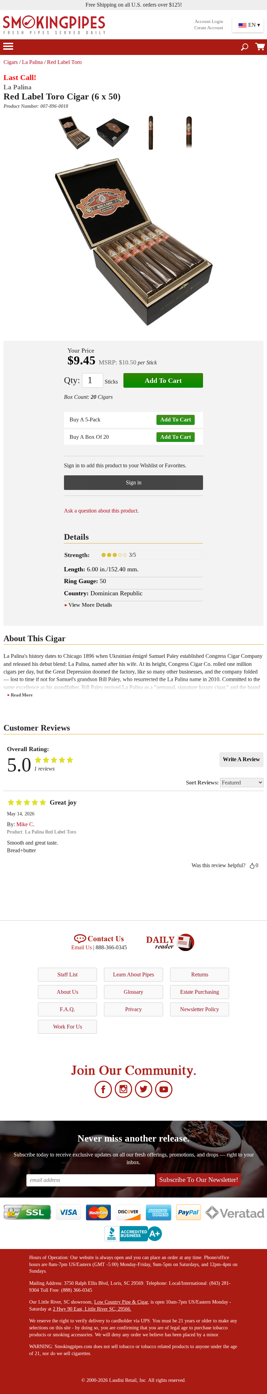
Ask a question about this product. (101, 511)
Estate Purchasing (199, 992)
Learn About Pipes (133, 974)
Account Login (209, 21)
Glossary (133, 992)
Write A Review (241, 759)
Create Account (208, 27)
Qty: (72, 380)
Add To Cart (163, 380)
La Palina (32, 62)
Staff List (67, 974)
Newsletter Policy (199, 1009)
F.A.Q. (67, 1009)
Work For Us (67, 1027)
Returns (199, 974)
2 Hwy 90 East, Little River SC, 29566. (92, 1309)
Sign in (133, 482)
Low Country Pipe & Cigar (121, 1302)
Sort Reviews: (203, 782)
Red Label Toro (64, 62)
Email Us (81, 947)
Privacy (133, 1009)
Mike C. (25, 824)
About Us (67, 992)
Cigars (10, 62)
